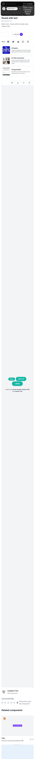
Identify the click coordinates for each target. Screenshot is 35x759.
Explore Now (11, 8)
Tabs (3, 738)
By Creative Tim (6, 21)
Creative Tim (12, 691)
